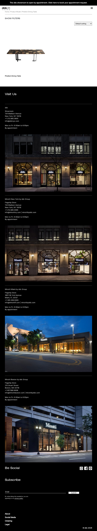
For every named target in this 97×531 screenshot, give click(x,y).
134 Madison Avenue (13, 114)
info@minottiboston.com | (15, 393)
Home (7, 12)
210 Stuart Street (11, 385)
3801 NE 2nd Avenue (13, 295)
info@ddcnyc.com (12, 121)
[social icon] (81, 469)
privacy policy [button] (19, 498)
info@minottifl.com (12, 302)
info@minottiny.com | (13, 212)
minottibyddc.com (29, 212)
